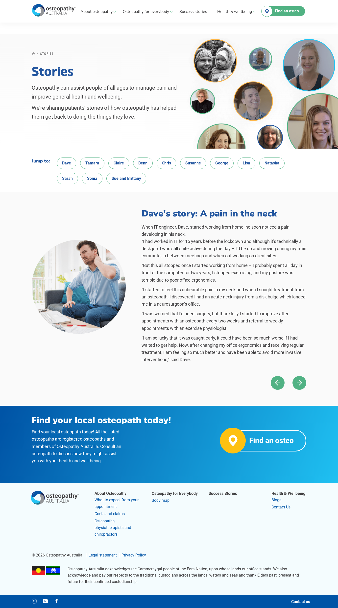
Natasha (272, 163)
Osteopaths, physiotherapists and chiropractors (113, 528)
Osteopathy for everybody (146, 11)
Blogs (276, 500)
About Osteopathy (110, 493)
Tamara (92, 163)
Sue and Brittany (126, 178)
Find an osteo (287, 11)
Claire (119, 163)
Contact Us (280, 507)
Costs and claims (110, 513)
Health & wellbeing (234, 11)
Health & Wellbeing (288, 493)
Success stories (193, 11)
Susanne (193, 163)
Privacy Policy (133, 555)
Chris (166, 163)
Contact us (300, 601)
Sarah (67, 178)
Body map (160, 500)
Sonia (92, 178)
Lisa (246, 163)
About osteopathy (96, 11)
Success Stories (223, 493)
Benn (142, 163)
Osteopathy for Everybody (175, 493)
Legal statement (103, 555)
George (221, 163)
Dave (66, 163)
